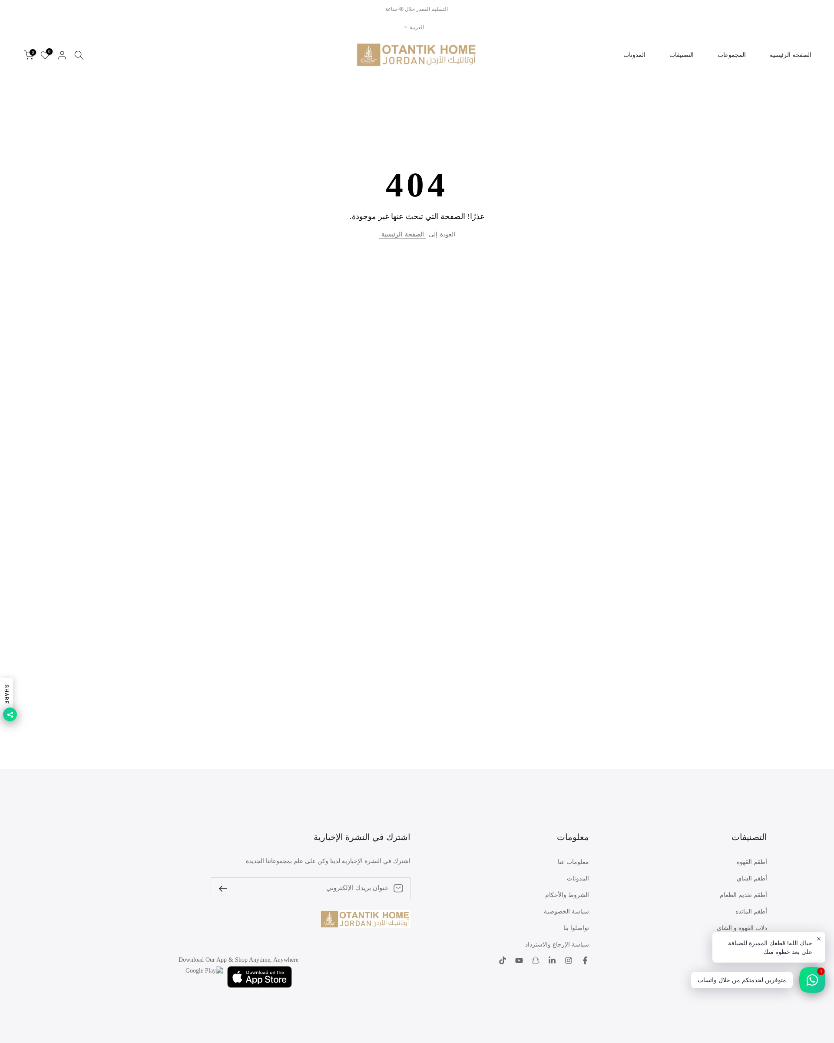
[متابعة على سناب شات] (535, 960)
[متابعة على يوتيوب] (519, 960)
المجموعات (732, 55)
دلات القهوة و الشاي (742, 928)
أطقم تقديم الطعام (743, 895)
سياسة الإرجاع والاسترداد (557, 944)
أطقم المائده (751, 911)
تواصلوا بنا (576, 928)
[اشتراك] (226, 888)
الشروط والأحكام (567, 895)
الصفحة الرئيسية (790, 55)
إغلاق (817, 9)
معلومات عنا (573, 862)
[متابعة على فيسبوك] (585, 960)
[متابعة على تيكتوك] (502, 960)
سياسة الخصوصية (566, 911)
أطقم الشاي (752, 878)
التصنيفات (681, 55)
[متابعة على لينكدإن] (552, 960)
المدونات (634, 55)
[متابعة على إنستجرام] (569, 960)
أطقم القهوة (752, 862)
